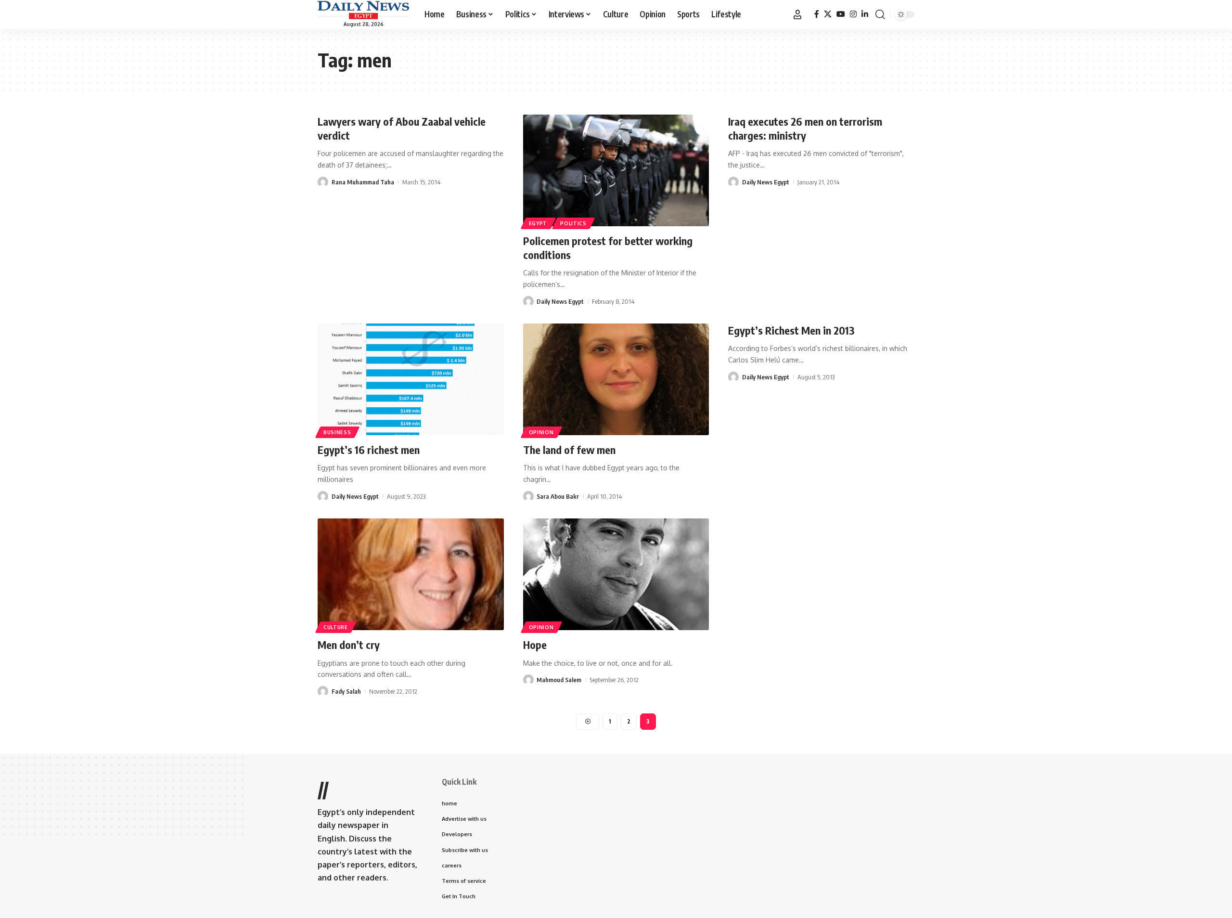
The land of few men (569, 449)
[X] (827, 14)
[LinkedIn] (865, 14)
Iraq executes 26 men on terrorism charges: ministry (805, 128)
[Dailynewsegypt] (363, 10)
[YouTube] (840, 14)
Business (337, 432)
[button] (797, 14)
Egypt (538, 223)
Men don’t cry (349, 644)
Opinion (541, 432)
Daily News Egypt (560, 301)
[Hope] (616, 574)
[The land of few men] (616, 379)
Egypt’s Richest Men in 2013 (791, 330)
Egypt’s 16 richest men (369, 449)
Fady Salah (346, 691)
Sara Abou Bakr (558, 496)
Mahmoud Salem (559, 680)
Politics (573, 223)
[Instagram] (853, 14)
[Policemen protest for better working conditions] (616, 170)
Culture (335, 627)
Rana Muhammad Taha (363, 182)
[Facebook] (816, 14)
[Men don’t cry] (411, 574)
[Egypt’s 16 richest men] (411, 379)
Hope (535, 644)
